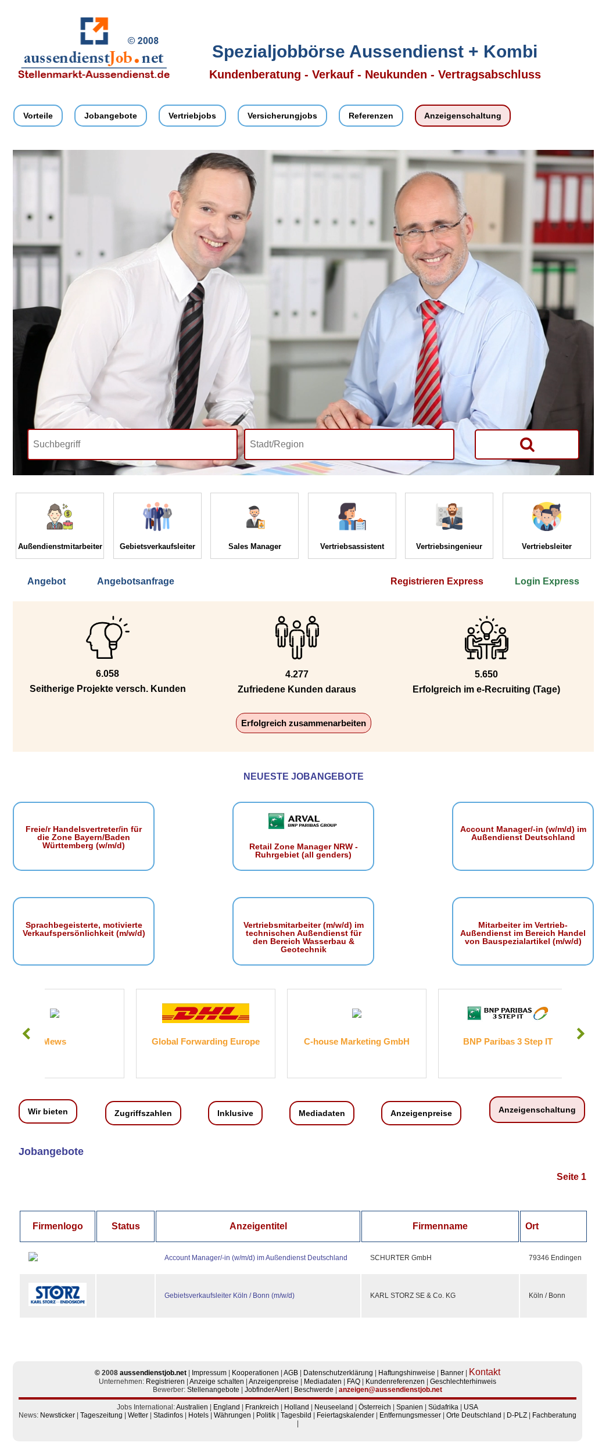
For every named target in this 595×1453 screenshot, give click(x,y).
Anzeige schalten (216, 1381)
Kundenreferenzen (395, 1381)
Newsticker (57, 1415)
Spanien (409, 1407)
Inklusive (235, 1113)
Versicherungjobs (282, 115)
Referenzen (371, 115)
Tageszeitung (101, 1415)
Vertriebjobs (192, 115)
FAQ (353, 1381)
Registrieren (165, 1381)
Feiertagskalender (345, 1415)
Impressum (209, 1373)
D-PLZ (517, 1415)
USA (471, 1407)
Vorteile (38, 115)
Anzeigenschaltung (462, 115)
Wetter (138, 1415)
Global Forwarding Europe (114, 1041)
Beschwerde (314, 1390)
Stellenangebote (213, 1390)
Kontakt (484, 1372)
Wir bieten (48, 1111)
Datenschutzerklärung (338, 1373)
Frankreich (262, 1407)
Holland (296, 1407)
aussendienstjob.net (153, 1373)
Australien (192, 1407)
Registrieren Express (436, 581)
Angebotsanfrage (135, 581)
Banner (452, 1373)
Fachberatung (554, 1415)
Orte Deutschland (473, 1415)
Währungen (232, 1415)
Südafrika (443, 1407)
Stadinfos (168, 1415)
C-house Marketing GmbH (265, 1041)
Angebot (46, 581)
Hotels (198, 1415)
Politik (265, 1415)
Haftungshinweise (406, 1373)
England (226, 1407)
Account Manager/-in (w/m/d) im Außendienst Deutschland (255, 1258)
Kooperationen (255, 1373)
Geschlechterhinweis (463, 1381)
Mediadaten (322, 1113)
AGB (291, 1373)
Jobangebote (110, 115)
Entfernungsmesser (410, 1415)
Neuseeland (333, 1407)
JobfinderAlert (267, 1390)
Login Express (547, 581)
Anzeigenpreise (421, 1113)
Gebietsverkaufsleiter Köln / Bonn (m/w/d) (229, 1295)
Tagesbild (296, 1415)
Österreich (375, 1407)
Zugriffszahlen (143, 1113)
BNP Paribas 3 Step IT (416, 1041)
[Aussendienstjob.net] (94, 76)
